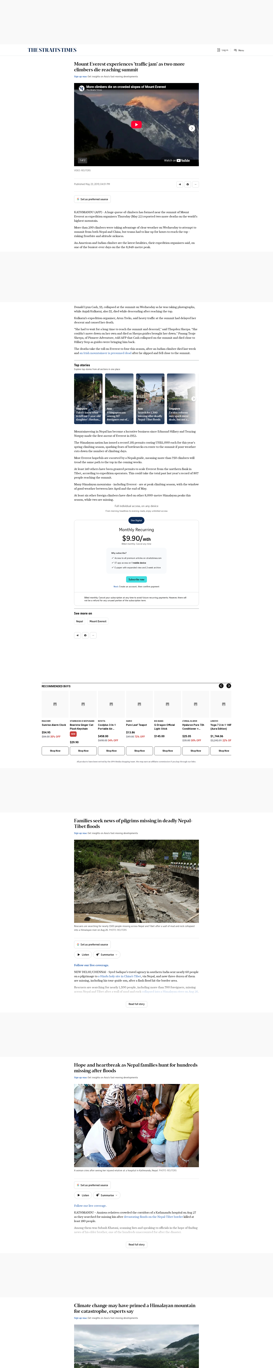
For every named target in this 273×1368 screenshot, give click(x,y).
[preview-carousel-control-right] (193, 398)
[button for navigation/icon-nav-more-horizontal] (195, 184)
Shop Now (55, 751)
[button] (222, 50)
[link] (52, 50)
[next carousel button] (192, 128)
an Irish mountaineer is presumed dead (105, 353)
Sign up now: (80, 76)
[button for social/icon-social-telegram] (179, 184)
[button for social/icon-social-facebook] (187, 184)
